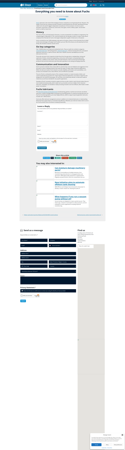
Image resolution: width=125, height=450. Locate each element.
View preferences (118, 444)
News (90, 1)
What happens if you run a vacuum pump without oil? (70, 197)
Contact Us (101, 1)
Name (39, 126)
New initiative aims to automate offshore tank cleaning (69, 183)
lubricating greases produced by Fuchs (48, 92)
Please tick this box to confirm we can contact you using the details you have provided (44, 291)
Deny (107, 444)
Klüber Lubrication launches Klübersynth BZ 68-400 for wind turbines (41, 215)
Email (39, 130)
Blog (25, 8)
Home (21, 8)
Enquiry (22, 275)
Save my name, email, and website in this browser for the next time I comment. (58, 138)
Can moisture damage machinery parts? (70, 169)
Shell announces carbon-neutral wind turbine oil (89, 215)
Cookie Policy (104, 447)
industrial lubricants (62, 50)
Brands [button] (46, 5)
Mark (66, 16)
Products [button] (40, 5)
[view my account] (101, 5)
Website (39, 134)
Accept (96, 444)
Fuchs (37, 22)
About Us (95, 1)
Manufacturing (30, 8)
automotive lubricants (41, 50)
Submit (23, 301)
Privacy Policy (109, 447)
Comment (40, 111)
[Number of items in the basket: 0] (103, 5)
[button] (122, 435)
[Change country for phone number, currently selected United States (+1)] (50, 245)
